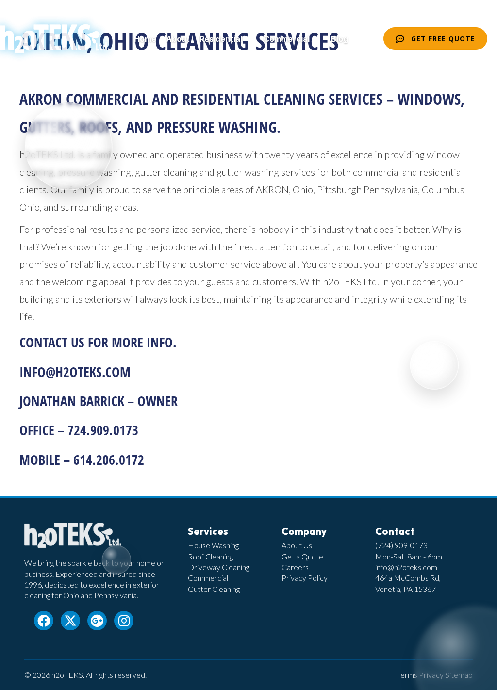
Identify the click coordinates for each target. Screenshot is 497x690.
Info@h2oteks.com (75, 371)
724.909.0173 (102, 430)
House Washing (213, 545)
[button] (248, 39)
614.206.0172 (108, 459)
